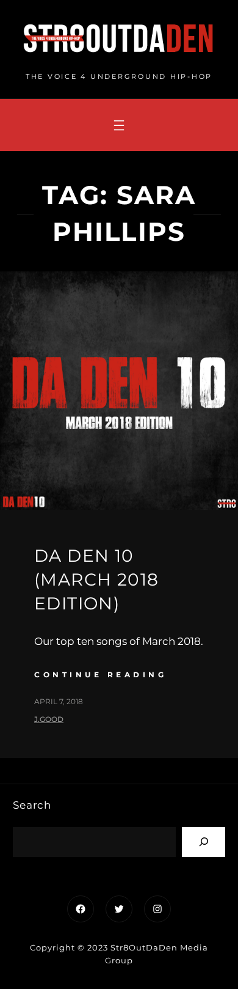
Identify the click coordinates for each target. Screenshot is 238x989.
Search (32, 805)
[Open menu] (119, 125)
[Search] (203, 842)
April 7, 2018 (58, 701)
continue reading (100, 674)
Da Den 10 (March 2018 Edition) (96, 579)
